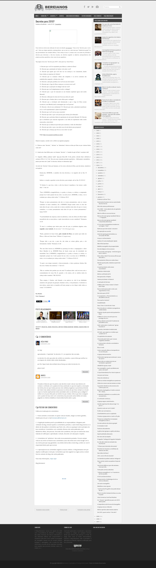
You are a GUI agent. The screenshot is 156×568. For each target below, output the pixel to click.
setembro (100, 175)
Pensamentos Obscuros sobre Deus (107, 260)
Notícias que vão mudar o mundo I (107, 228)
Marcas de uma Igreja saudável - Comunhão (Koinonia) (107, 221)
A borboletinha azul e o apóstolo (106, 413)
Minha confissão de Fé (104, 274)
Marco (43, 375)
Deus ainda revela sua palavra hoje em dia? (108, 461)
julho (99, 181)
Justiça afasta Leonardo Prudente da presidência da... (108, 321)
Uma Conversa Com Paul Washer (107, 497)
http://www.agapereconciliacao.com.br (53, 134)
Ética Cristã (100, 347)
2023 (97, 133)
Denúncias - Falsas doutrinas (80, 327)
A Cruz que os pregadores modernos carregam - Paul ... (108, 225)
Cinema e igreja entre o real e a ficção (108, 416)
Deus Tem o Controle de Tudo (106, 305)
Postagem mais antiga (84, 509)
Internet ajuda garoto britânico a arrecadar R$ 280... (107, 234)
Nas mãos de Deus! (103, 453)
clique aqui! (53, 459)
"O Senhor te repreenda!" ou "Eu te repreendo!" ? (110, 63)
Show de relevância (103, 378)
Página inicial (63, 509)
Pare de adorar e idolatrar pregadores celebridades (108, 308)
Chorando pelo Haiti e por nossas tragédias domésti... (107, 339)
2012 (97, 160)
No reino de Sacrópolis (104, 436)
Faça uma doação (108, 16)
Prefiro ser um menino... (104, 411)
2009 (97, 516)
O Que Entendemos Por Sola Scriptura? (108, 372)
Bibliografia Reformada (72, 16)
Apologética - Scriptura (57, 327)
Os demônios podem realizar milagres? (109, 458)
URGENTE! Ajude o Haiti (104, 365)
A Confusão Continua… (104, 398)
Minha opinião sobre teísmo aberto (107, 509)
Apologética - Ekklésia (47, 327)
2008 (97, 519)
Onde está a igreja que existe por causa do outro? (109, 357)
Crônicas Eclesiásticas (68, 327)
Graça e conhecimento (104, 238)
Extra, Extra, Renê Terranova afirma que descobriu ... (109, 256)
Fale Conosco (97, 16)
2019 (97, 141)
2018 (97, 144)
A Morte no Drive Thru (103, 199)
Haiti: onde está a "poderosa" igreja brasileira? (107, 325)
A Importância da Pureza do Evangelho (108, 504)
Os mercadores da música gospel (107, 423)
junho (99, 184)
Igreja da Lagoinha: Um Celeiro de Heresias (111, 37)
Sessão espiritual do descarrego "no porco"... (108, 404)
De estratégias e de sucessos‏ (105, 249)
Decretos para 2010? (45, 21)
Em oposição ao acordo (104, 231)
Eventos (61, 16)
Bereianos (42, 296)
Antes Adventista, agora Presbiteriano (109, 74)
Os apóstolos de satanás (104, 336)
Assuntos (53, 16)
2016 (97, 149)
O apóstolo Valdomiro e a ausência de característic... (108, 395)
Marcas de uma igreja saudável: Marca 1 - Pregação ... (108, 216)
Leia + (40, 548)
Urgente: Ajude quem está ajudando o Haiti (108, 313)
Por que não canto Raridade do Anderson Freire (111, 25)
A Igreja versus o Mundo (104, 507)
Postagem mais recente (42, 509)
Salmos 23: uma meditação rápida (107, 241)
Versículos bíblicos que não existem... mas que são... (108, 466)
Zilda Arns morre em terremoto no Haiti (109, 383)
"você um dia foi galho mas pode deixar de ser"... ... (109, 489)
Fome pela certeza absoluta (105, 469)
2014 (97, 154)
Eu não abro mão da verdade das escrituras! (107, 442)
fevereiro (100, 194)
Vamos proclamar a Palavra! (105, 279)
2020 (97, 138)
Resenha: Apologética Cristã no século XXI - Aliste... (108, 390)
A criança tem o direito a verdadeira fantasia (108, 344)
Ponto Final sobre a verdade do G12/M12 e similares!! (111, 100)
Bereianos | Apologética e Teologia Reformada (75, 563)
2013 (97, 157)
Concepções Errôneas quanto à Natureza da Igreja (111, 50)
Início (36, 16)
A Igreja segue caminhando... (106, 401)
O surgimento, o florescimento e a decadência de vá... (107, 296)
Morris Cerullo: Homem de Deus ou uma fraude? (109, 493)
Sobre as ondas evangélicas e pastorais (109, 380)
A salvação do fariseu (103, 282)
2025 (97, 130)
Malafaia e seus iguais (104, 486)
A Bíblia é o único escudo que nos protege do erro (107, 317)
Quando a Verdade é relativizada (107, 329)
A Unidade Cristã (102, 426)
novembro (101, 170)
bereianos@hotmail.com (59, 418)
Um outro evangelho (103, 483)
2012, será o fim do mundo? (105, 456)
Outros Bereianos (86, 16)
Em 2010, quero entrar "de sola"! (107, 512)
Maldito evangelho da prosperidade (108, 246)
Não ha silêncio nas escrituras (106, 213)
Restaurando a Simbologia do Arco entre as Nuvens (107, 480)
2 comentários (58, 24)
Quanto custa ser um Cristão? (106, 408)
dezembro (101, 167)
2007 (97, 521)
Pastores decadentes (103, 428)
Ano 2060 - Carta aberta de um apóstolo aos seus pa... (109, 209)
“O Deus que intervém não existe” (107, 446)
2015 (97, 152)
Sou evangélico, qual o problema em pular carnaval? (108, 369)
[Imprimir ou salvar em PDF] (45, 302)
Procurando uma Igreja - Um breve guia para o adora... (109, 252)
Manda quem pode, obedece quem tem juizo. (108, 263)
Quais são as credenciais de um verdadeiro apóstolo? (106, 362)
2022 (97, 136)
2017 (97, 146)
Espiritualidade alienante (104, 434)
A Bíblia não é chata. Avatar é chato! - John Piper (108, 285)
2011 (97, 162)
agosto (100, 178)
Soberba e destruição (103, 271)
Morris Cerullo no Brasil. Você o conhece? (111, 87)
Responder (85, 372)
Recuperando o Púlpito (104, 276)
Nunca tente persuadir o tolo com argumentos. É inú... (107, 289)
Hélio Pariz (44, 341)
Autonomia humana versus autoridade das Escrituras (108, 202)
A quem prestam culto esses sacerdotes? (105, 267)
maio (99, 186)
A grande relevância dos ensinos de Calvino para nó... (108, 386)
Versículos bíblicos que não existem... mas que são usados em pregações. (111, 114)
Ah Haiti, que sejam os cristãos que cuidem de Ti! (107, 332)
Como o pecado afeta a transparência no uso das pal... (108, 351)
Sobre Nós (43, 16)
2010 (97, 165)
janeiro (100, 197)
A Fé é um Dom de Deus (104, 476)
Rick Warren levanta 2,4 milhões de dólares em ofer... (107, 449)
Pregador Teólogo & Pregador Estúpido (109, 439)
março (99, 192)
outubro (100, 173)
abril (99, 189)
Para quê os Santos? (103, 300)
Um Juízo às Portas (102, 375)
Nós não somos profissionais (105, 206)
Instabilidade (101, 303)
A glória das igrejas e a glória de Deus (108, 431)
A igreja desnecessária (104, 354)
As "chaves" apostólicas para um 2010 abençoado (108, 500)
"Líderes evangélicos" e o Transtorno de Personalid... (108, 473)
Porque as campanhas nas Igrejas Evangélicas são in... (107, 419)
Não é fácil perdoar (103, 243)
